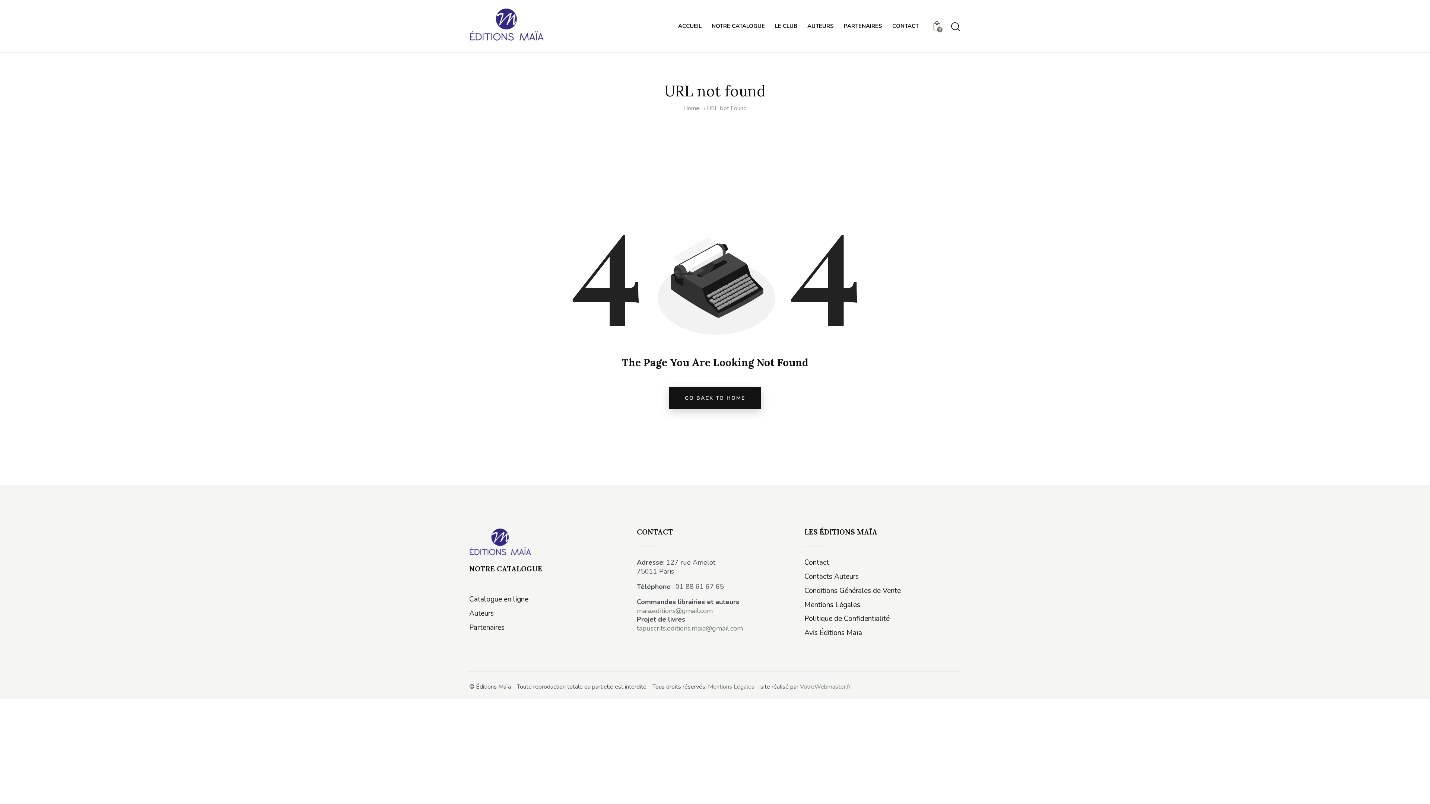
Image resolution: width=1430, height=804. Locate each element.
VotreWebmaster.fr (825, 687)
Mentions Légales (731, 687)
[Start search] (955, 27)
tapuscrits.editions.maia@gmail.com (690, 628)
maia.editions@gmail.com (675, 610)
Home (691, 108)
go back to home (715, 398)
